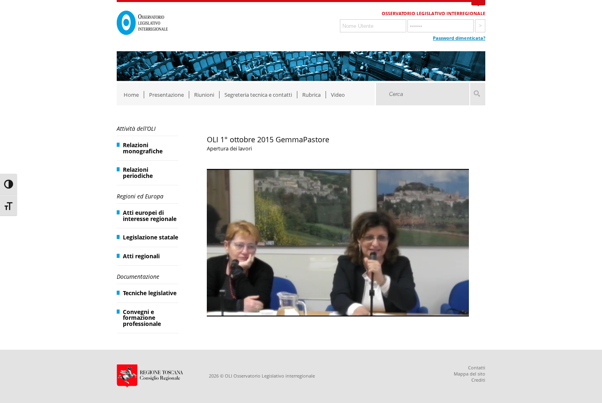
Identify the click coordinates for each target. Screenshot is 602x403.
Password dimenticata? (459, 38)
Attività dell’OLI (136, 128)
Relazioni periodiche (138, 172)
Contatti (476, 367)
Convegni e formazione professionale (142, 318)
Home (131, 94)
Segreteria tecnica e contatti (258, 94)
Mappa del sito (469, 374)
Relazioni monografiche (143, 148)
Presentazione (166, 94)
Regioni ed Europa (140, 196)
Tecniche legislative (150, 293)
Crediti (478, 380)
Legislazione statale (150, 237)
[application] (338, 242)
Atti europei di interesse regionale (150, 215)
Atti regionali (141, 256)
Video (338, 94)
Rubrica (311, 94)
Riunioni (204, 94)
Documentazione (138, 276)
